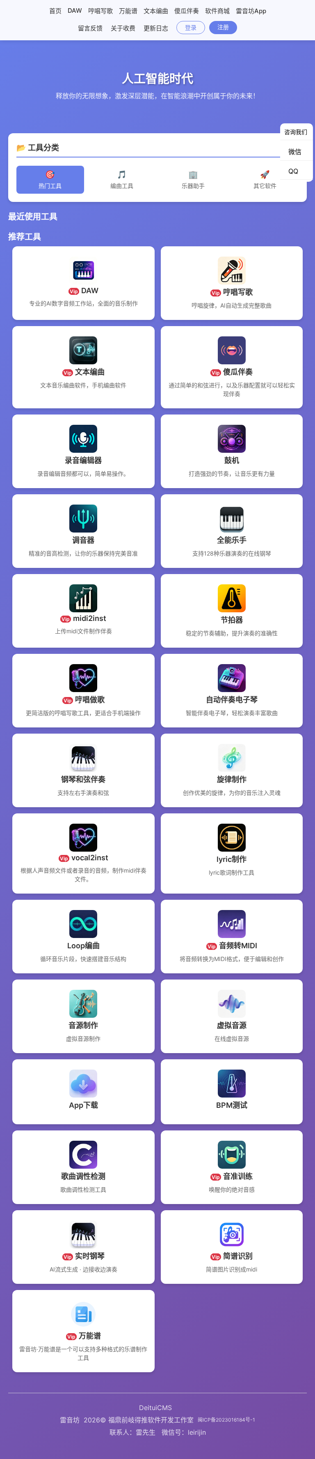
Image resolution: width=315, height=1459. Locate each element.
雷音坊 (70, 1420)
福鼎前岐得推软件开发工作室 (151, 1420)
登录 (190, 27)
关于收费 (123, 28)
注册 (223, 26)
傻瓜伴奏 (186, 11)
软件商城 (217, 11)
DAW (75, 10)
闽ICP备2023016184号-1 (226, 1420)
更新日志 (156, 28)
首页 (55, 11)
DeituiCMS (155, 1407)
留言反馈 (90, 28)
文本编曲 (156, 11)
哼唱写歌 (100, 11)
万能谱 (128, 11)
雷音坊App (251, 11)
